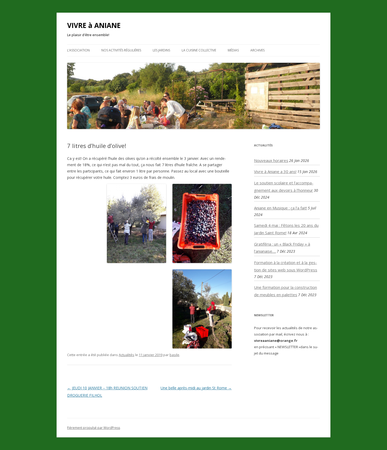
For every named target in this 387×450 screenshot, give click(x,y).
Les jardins (161, 50)
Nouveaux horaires (271, 160)
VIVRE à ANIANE (94, 25)
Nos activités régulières (121, 50)
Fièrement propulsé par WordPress (93, 427)
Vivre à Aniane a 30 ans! (275, 171)
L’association (78, 50)
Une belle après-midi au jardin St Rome (196, 387)
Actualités (126, 354)
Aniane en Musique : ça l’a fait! (280, 207)
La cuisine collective (199, 50)
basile (174, 354)
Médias (233, 50)
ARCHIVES (257, 50)
